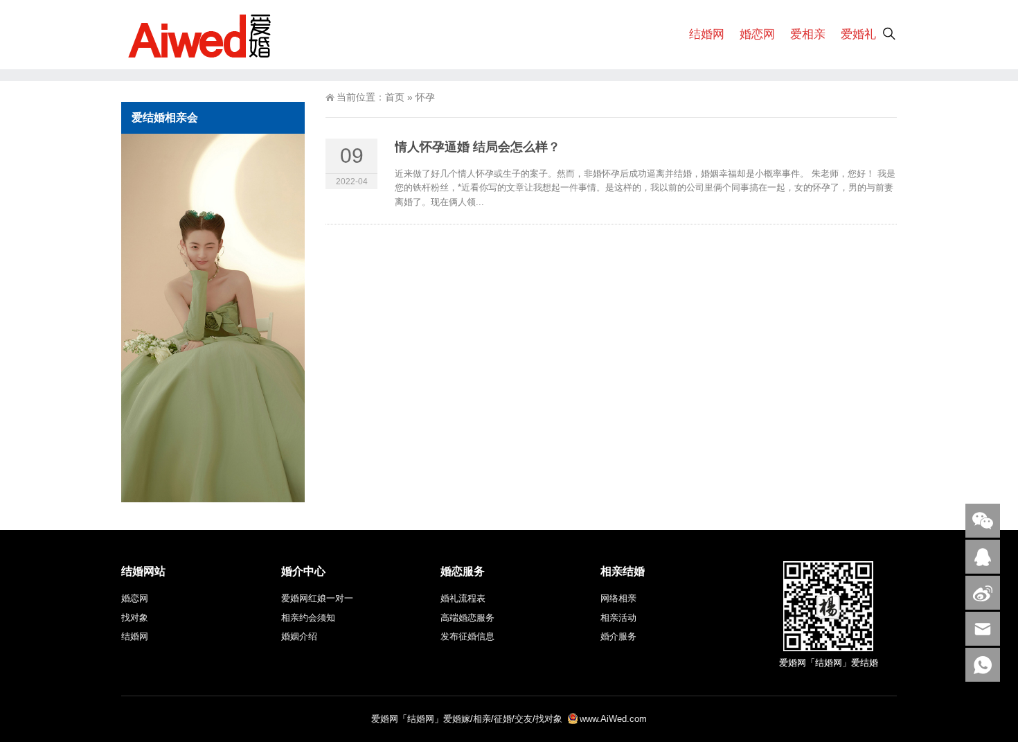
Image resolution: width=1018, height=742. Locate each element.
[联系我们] (982, 557)
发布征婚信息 (467, 636)
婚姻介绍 (299, 636)
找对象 (134, 617)
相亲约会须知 (308, 617)
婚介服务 (618, 636)
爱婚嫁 (456, 719)
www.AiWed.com (613, 719)
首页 (394, 97)
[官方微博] (982, 593)
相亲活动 (618, 617)
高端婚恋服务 (467, 617)
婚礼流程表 (462, 598)
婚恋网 (757, 34)
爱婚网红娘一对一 (317, 598)
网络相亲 (618, 598)
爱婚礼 (858, 34)
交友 (524, 719)
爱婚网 (384, 719)
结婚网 (706, 34)
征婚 (503, 719)
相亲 (482, 719)
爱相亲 (807, 34)
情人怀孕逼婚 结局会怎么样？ (477, 147)
